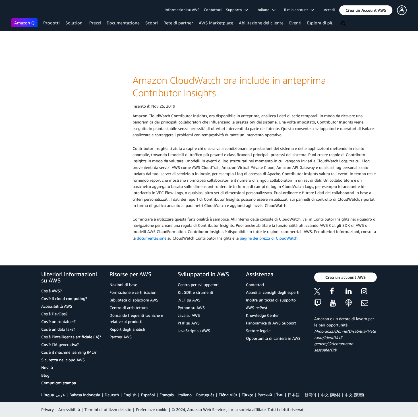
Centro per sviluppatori (198, 284)
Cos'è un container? (58, 321)
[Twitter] (322, 292)
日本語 (294, 394)
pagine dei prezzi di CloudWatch (268, 238)
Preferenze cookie (151, 409)
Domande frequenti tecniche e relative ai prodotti (136, 318)
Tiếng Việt (228, 394)
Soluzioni (74, 22)
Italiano (185, 394)
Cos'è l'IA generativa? (60, 344)
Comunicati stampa (58, 382)
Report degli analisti (127, 329)
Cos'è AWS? (51, 290)
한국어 (310, 394)
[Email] (369, 303)
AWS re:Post (256, 307)
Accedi (329, 9)
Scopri (151, 22)
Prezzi (95, 22)
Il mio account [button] (297, 9)
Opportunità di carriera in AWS (273, 338)
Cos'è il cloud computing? (64, 298)
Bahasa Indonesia (84, 394)
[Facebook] (337, 292)
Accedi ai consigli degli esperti (272, 292)
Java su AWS (189, 315)
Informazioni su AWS (182, 9)
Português (205, 394)
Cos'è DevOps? (54, 313)
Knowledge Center (262, 315)
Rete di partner (178, 22)
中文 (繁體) (354, 394)
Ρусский (265, 394)
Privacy (47, 409)
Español (148, 394)
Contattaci (213, 9)
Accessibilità (69, 409)
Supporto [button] (235, 9)
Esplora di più (320, 22)
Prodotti (51, 22)
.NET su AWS (189, 299)
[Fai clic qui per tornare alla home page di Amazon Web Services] (19, 10)
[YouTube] (337, 303)
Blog (45, 375)
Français (167, 394)
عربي (60, 394)
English (129, 394)
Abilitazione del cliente (261, 22)
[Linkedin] (353, 292)
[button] (365, 10)
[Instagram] (369, 292)
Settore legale (258, 330)
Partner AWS (120, 336)
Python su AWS (191, 307)
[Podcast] (353, 303)
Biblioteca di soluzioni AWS (133, 299)
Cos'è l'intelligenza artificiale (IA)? (71, 336)
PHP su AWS (189, 322)
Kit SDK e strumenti (195, 292)
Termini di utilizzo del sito (107, 409)
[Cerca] (344, 23)
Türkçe (247, 394)
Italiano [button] (264, 9)
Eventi (295, 22)
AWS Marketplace (216, 22)
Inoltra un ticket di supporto (271, 299)
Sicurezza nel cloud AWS (63, 359)
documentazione (151, 238)
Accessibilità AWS (56, 306)
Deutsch (112, 394)
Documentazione (123, 22)
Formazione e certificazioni (133, 292)
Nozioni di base (123, 284)
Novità (47, 367)
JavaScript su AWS (194, 330)
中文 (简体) (330, 394)
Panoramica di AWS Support (271, 322)
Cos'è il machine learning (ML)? (68, 352)
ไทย (279, 394)
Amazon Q (24, 22)
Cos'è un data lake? (58, 329)
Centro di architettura (128, 307)
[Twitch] (322, 303)
